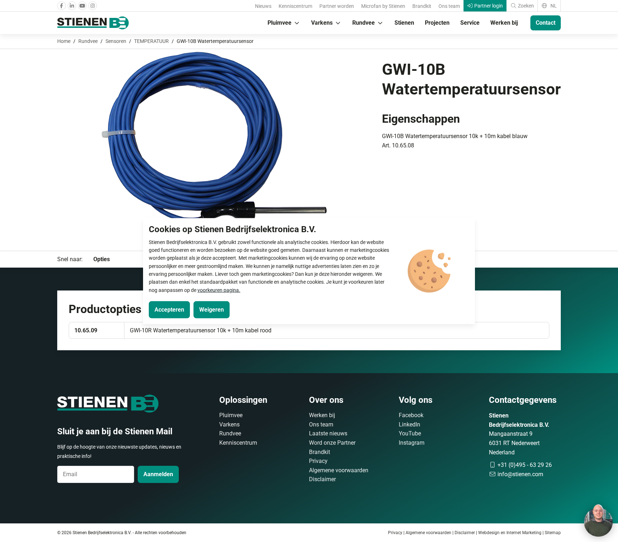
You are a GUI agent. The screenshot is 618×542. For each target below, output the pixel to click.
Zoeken (525, 6)
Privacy (318, 461)
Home (63, 41)
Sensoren (116, 41)
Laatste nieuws (328, 433)
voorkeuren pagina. (218, 290)
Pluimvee (279, 22)
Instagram (412, 442)
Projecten (437, 22)
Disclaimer (322, 479)
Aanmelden (158, 474)
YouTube (410, 433)
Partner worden (336, 6)
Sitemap (553, 532)
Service (470, 22)
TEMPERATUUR (151, 41)
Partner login (488, 6)
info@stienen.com (519, 474)
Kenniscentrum (295, 6)
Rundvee (363, 22)
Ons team (449, 6)
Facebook (411, 415)
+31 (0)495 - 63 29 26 (524, 465)
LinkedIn (409, 424)
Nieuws (263, 6)
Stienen (404, 22)
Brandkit (421, 6)
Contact (545, 22)
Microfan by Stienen (383, 6)
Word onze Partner (332, 442)
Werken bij (504, 22)
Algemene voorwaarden (338, 470)
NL (553, 6)
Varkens (322, 22)
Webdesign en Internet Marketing (509, 532)
